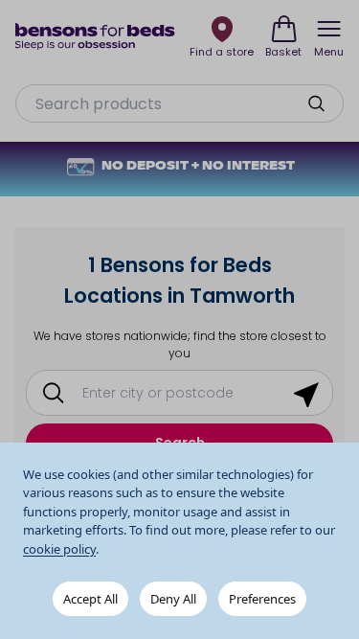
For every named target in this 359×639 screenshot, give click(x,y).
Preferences (262, 598)
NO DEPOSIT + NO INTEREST (198, 166)
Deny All (173, 598)
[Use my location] (306, 392)
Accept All (90, 598)
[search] (316, 103)
